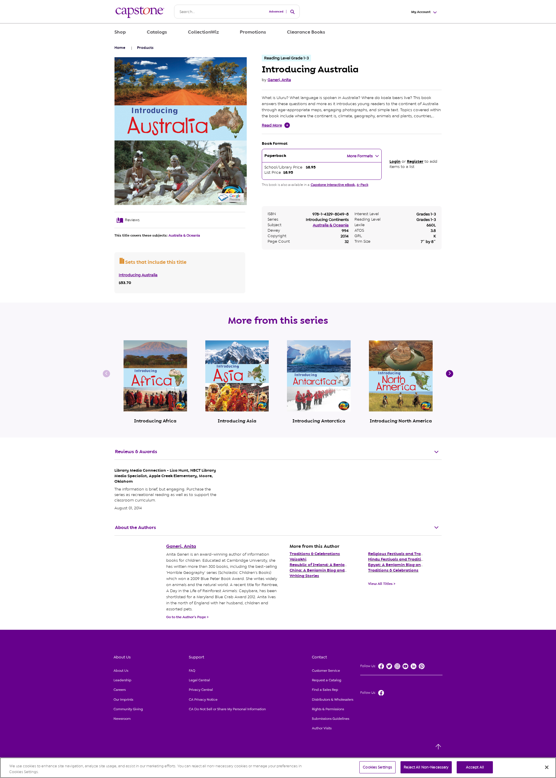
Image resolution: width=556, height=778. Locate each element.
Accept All (475, 767)
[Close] (546, 767)
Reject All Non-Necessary (426, 767)
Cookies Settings (377, 767)
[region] (278, 767)
